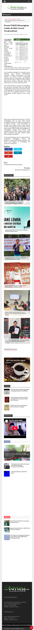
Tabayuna (13, 628)
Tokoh (18, 19)
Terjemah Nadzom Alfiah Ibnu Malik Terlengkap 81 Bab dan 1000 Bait (19, 390)
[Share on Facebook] (8, 149)
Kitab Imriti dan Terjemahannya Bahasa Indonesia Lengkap (18, 406)
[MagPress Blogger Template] (17, 7)
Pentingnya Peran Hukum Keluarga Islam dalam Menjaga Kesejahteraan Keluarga (20, 465)
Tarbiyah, (21, 34)
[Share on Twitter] (18, 149)
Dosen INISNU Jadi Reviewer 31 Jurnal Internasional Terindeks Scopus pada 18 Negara (15, 313)
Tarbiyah (14, 19)
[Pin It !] (8, 156)
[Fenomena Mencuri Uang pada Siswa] (7, 476)
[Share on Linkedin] (18, 152)
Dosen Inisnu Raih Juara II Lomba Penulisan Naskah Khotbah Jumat (16, 230)
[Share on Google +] (8, 152)
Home (6, 19)
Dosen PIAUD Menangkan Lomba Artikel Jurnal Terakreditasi (16, 28)
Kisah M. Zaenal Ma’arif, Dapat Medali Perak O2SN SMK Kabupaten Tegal (16, 258)
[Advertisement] (17, 107)
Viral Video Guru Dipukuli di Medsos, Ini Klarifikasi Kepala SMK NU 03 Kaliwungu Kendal (20, 537)
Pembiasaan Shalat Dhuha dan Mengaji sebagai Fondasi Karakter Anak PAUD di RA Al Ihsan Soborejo (17, 454)
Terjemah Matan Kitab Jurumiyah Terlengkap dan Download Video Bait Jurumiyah (19, 399)
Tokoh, (25, 34)
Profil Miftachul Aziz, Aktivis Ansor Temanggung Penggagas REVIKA (14, 202)
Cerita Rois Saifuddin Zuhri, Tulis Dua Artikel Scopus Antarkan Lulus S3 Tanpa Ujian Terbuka (17, 341)
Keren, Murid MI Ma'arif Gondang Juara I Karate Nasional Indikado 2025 (15, 286)
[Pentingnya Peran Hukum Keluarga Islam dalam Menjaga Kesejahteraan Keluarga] (7, 468)
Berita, (17, 34)
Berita (10, 19)
